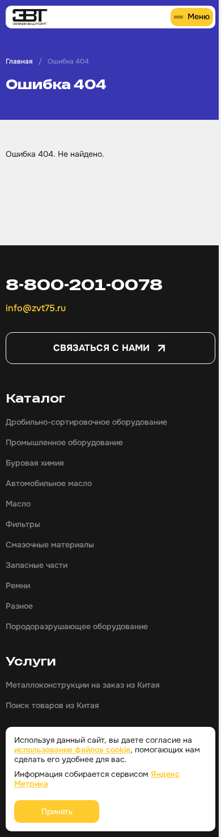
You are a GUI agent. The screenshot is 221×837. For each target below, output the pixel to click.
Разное (19, 606)
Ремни (18, 585)
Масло (18, 504)
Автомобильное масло (49, 483)
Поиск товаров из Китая (52, 705)
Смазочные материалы (50, 544)
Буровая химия (35, 463)
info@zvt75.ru (36, 308)
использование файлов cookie (72, 749)
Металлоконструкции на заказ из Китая (83, 685)
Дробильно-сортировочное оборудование (86, 422)
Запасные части (36, 565)
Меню (199, 16)
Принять (57, 811)
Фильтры (23, 524)
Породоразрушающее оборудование (77, 626)
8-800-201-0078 (84, 284)
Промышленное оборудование (64, 442)
